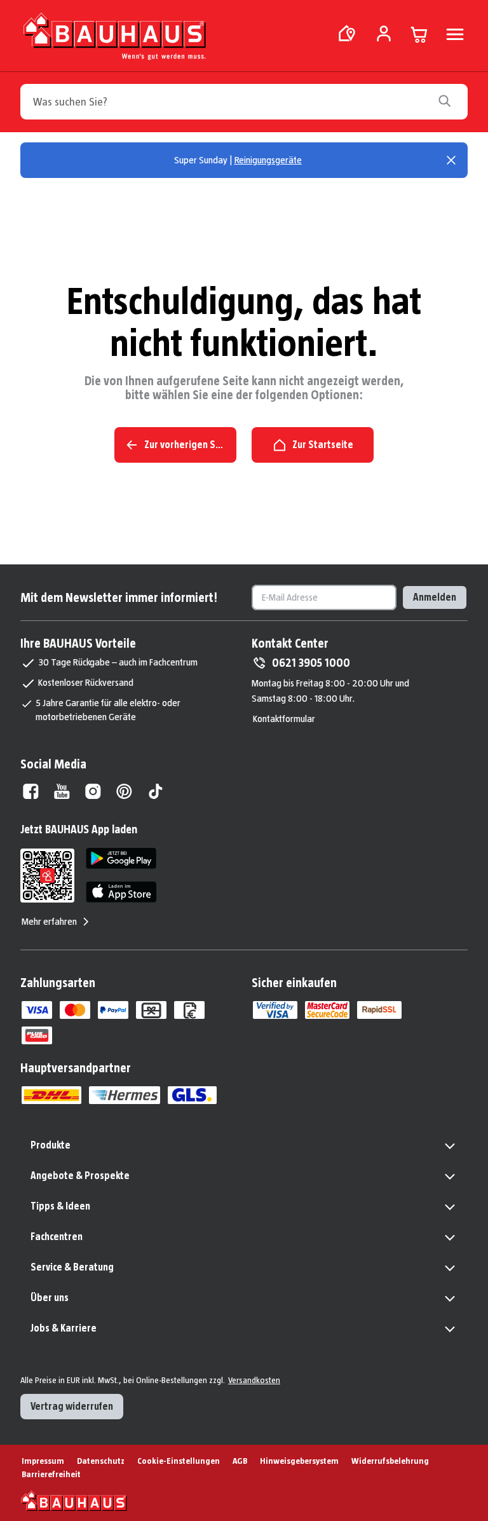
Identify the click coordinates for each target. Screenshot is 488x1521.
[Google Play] (121, 858)
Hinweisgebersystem (299, 1461)
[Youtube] (61, 791)
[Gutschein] (151, 1010)
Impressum (43, 1461)
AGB (240, 1461)
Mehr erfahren (49, 921)
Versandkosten (254, 1380)
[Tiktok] (155, 791)
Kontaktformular (284, 718)
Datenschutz (101, 1461)
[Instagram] (93, 791)
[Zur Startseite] (114, 39)
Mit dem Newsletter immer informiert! (118, 597)
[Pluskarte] (36, 1035)
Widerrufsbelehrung (390, 1461)
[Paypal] (113, 1010)
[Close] (451, 160)
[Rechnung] (189, 1010)
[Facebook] (30, 791)
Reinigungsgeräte (268, 159)
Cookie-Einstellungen (178, 1461)
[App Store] (121, 892)
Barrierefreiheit (51, 1474)
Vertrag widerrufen (71, 1406)
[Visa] (36, 1010)
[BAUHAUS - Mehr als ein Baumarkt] (74, 1500)
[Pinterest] (124, 791)
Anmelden (434, 597)
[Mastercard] (75, 1010)
